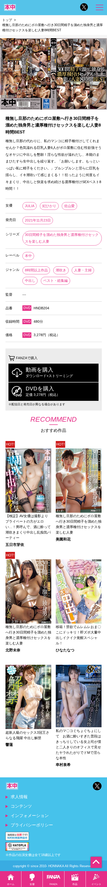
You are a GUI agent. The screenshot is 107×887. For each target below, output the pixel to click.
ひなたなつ (65, 650)
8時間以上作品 (36, 270)
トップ (7, 20)
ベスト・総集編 (55, 281)
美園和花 (63, 539)
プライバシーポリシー (32, 825)
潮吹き (61, 270)
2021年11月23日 (38, 220)
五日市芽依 (14, 545)
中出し (30, 281)
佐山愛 (69, 206)
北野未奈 (12, 650)
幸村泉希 (63, 765)
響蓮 (9, 745)
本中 (28, 256)
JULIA (29, 206)
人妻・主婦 (83, 270)
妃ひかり (49, 206)
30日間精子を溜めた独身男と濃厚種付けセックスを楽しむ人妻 (62, 238)
